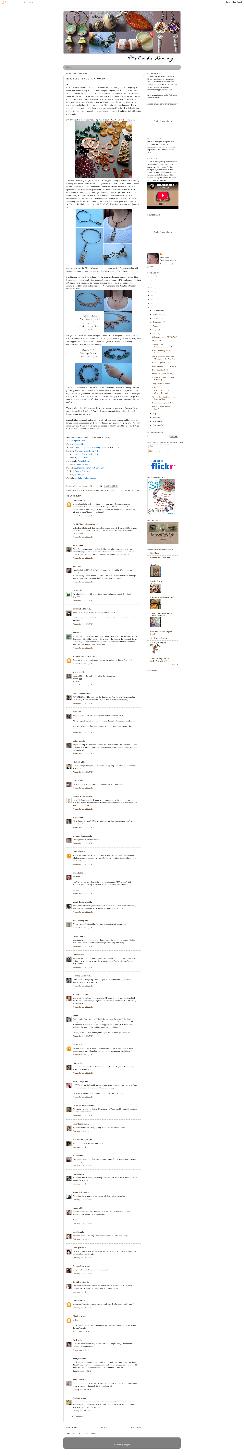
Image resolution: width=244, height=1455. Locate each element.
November (157, 314)
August (156, 326)
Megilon (76, 817)
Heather (76, 936)
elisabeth (77, 762)
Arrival (155, 387)
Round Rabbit (79, 1192)
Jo (74, 1015)
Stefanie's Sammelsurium (88, 477)
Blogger (127, 1444)
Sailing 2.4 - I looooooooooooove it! (162, 345)
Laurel (75, 1044)
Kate (75, 632)
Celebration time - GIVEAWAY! (165, 337)
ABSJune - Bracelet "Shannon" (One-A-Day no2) (164, 391)
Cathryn (76, 740)
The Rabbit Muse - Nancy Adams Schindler (161, 614)
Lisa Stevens (110, 490)
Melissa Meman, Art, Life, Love (90, 467)
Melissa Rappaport (81, 1139)
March (155, 421)
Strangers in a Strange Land (162, 597)
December (157, 310)
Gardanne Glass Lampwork (86, 450)
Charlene (76, 1316)
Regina (76, 1173)
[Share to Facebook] (113, 486)
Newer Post (72, 1427)
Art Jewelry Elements (159, 638)
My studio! (156, 340)
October (156, 318)
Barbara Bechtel (79, 608)
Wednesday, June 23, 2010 (83, 515)
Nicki (75, 566)
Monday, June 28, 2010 (82, 1389)
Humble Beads (83, 464)
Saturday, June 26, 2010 (82, 1371)
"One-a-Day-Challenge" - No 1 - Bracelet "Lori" (165, 398)
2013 (153, 295)
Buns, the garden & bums (162, 362)
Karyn (76, 1208)
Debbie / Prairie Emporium (84, 524)
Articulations (83, 460)
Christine (77, 954)
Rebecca (76, 545)
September (157, 322)
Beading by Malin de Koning (88, 447)
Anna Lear (77, 1379)
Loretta (76, 1231)
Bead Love (154, 553)
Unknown (77, 500)
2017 (153, 280)
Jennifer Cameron (80, 796)
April (155, 417)
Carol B (76, 780)
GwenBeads (155, 565)
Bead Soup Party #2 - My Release (162, 351)
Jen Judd (76, 1398)
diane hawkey (78, 920)
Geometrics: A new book (160, 557)
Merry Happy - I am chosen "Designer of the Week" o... (164, 357)
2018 (153, 276)
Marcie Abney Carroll (82, 656)
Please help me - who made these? (162, 407)
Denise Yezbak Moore (82, 1105)
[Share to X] (111, 486)
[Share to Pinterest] (116, 486)
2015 (153, 287)
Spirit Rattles (79, 440)
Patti (75, 1340)
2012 (153, 299)
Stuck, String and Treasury (162, 373)
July (154, 329)
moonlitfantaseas (80, 902)
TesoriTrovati (78, 1281)
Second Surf (82, 457)
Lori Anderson (121, 490)
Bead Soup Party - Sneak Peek (164, 366)
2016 (153, 284)
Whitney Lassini (79, 975)
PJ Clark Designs (81, 474)
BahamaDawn (78, 1266)
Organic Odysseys (82, 471)
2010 (153, 307)
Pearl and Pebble (80, 693)
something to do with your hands (161, 632)
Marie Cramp (78, 994)
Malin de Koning (80, 835)
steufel (75, 590)
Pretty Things (133, 490)
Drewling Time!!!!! (160, 370)
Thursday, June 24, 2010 (82, 1131)
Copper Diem (80, 443)
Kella (75, 711)
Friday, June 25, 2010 (81, 1331)
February (156, 425)
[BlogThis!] (108, 486)
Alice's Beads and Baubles (86, 454)
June (155, 333)
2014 (153, 291)
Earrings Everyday (158, 642)
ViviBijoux (77, 1247)
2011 (153, 303)
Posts (153, 446)
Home (69, 67)
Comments (155, 451)
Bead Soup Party (78, 490)
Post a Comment (76, 1416)
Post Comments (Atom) (86, 1433)
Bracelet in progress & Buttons (164, 402)
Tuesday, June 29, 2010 (82, 1410)
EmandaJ (77, 872)
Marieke (76, 1155)
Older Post (135, 1427)
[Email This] (105, 486)
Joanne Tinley (99, 490)
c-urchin (89, 490)
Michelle (76, 672)
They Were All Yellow (161, 383)
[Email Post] (101, 486)
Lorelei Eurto (156, 581)
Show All (175, 664)
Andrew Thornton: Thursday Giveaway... (163, 378)
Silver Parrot (78, 1123)
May (155, 413)
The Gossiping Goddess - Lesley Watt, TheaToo (160, 659)
